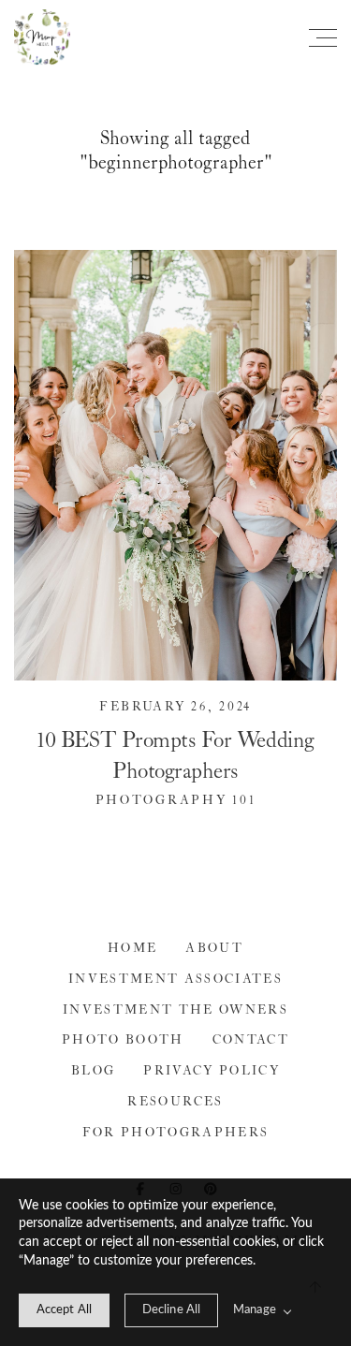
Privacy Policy (211, 1071)
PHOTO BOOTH (123, 1040)
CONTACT (250, 1040)
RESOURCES (175, 1102)
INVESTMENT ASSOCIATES (175, 980)
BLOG (93, 1071)
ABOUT (214, 949)
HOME (132, 949)
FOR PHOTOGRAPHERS (176, 1133)
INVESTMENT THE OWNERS (175, 1010)
